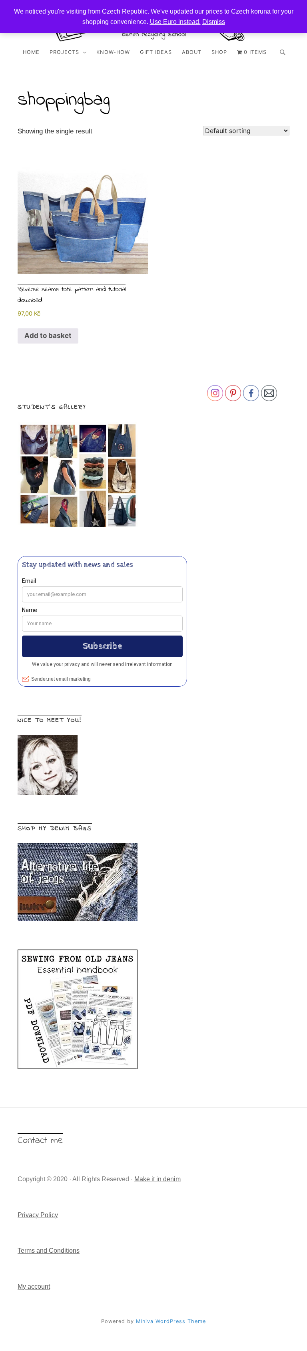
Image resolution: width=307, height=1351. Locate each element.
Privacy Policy (38, 1215)
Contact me (40, 1141)
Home (31, 52)
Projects (64, 52)
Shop (219, 52)
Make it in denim (157, 1179)
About (191, 52)
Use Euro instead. (175, 21)
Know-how (113, 52)
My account (34, 1286)
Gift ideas (156, 52)
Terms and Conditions (49, 1250)
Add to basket (48, 336)
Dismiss (213, 21)
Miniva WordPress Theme (171, 1321)
